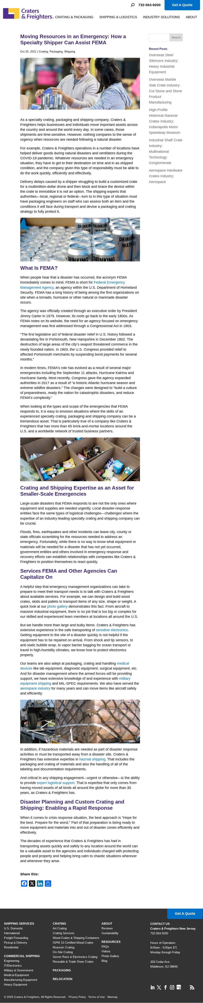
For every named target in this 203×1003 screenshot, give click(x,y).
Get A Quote (182, 5)
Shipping (69, 51)
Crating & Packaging (74, 17)
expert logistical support (55, 783)
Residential (11, 947)
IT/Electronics (13, 965)
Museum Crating (63, 947)
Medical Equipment (16, 975)
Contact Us (160, 923)
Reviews (107, 928)
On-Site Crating (63, 952)
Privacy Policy (77, 996)
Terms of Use (96, 996)
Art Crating (60, 928)
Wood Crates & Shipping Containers (76, 937)
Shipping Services (19, 923)
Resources (111, 941)
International (12, 933)
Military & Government (18, 970)
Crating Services (63, 933)
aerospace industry (35, 688)
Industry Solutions (161, 17)
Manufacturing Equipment (20, 979)
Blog (104, 960)
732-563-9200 (149, 5)
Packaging (56, 51)
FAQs (105, 946)
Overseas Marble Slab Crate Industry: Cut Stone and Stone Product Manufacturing (165, 91)
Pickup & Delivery (15, 942)
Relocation (62, 979)
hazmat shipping (92, 759)
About (191, 17)
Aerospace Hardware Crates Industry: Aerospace (165, 176)
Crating (43, 51)
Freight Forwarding (16, 937)
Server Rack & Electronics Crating (75, 956)
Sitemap (112, 996)
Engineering (11, 960)
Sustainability (110, 933)
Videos (106, 951)
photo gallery (57, 606)
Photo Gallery (110, 956)
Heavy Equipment (15, 984)
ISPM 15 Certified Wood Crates (73, 942)
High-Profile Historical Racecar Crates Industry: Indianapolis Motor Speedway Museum (164, 121)
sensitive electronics (112, 630)
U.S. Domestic (13, 928)
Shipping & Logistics (118, 17)
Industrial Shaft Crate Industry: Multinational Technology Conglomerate (165, 151)
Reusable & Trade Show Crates (73, 961)
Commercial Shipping (22, 956)
